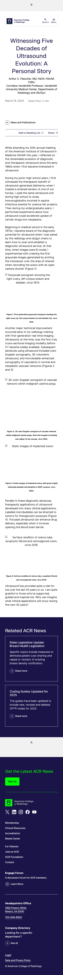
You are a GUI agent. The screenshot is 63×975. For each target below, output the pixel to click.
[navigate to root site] (31, 802)
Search (45, 22)
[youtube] (34, 812)
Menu (53, 22)
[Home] (18, 21)
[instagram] (21, 812)
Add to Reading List (29, 132)
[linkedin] (14, 812)
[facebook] (27, 812)
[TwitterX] (7, 812)
